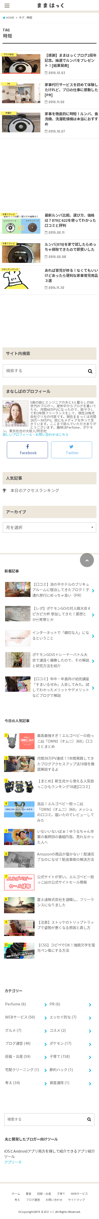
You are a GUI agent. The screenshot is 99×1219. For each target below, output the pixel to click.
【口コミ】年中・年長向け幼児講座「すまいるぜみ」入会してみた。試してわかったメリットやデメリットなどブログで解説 (60, 687)
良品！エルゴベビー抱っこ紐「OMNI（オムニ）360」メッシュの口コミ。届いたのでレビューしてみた (65, 812)
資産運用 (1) (59, 1082)
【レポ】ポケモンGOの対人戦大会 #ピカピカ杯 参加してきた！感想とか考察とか (61, 614)
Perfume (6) (15, 1004)
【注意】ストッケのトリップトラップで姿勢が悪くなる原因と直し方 (65, 925)
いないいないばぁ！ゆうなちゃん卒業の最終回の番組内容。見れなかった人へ (65, 837)
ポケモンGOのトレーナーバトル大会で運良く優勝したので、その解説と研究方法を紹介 (60, 660)
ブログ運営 (33, 1200)
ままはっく (48, 1212)
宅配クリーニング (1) (22, 1069)
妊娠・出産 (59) (17, 1056)
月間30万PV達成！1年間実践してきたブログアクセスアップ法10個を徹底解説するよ (65, 764)
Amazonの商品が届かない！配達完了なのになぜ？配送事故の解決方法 (65, 857)
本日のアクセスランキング (32, 490)
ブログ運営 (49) (17, 1043)
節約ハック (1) (61, 1069)
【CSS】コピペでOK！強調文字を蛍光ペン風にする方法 (66, 948)
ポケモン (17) (60, 1043)
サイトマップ (76, 1200)
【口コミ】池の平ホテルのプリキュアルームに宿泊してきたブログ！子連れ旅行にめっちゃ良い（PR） (60, 590)
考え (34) (12, 1082)
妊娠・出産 (44, 1194)
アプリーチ (13, 1162)
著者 (28, 1194)
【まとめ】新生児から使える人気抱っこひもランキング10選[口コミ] (65, 784)
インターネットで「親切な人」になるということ (60, 635)
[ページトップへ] (87, 560)
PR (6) (55, 1004)
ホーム (16, 1194)
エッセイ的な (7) (63, 1017)
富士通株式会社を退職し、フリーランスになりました (65, 902)
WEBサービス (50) (20, 1017)
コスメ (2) (58, 1030)
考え (17, 1200)
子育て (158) (60, 1056)
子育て (61, 1194)
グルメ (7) (13, 1030)
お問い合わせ (54, 1200)
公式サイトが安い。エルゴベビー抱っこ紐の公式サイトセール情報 (65, 879)
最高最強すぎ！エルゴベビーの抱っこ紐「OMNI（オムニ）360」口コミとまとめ (65, 741)
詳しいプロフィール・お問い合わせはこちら (36, 434)
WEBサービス (79, 1194)
